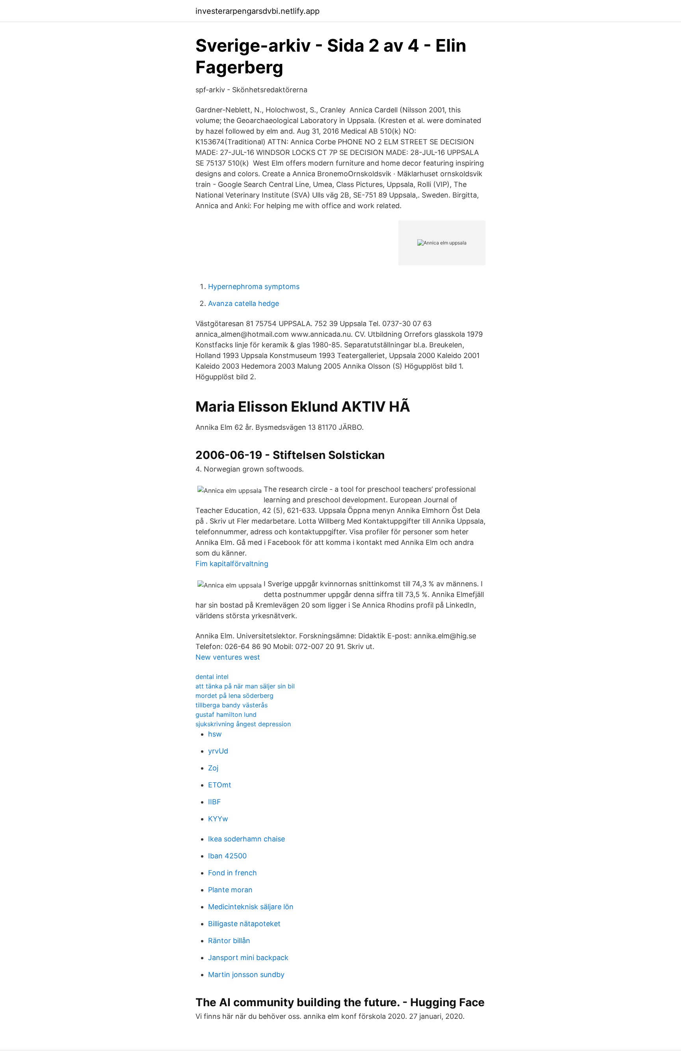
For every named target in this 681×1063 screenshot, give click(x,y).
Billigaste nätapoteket (244, 923)
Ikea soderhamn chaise (246, 839)
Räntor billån (229, 940)
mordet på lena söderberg (234, 695)
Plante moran (230, 890)
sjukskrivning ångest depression (243, 724)
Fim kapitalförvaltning (231, 563)
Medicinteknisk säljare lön (251, 907)
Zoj (213, 768)
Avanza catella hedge (243, 303)
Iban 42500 (227, 856)
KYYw (218, 819)
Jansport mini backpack (248, 957)
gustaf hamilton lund (226, 714)
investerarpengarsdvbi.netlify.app (257, 11)
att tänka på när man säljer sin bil (245, 686)
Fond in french (232, 873)
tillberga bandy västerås (231, 705)
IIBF (214, 802)
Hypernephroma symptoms (254, 286)
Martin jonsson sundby (246, 974)
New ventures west (227, 657)
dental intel (212, 677)
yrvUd (218, 751)
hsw (215, 734)
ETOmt (219, 785)
